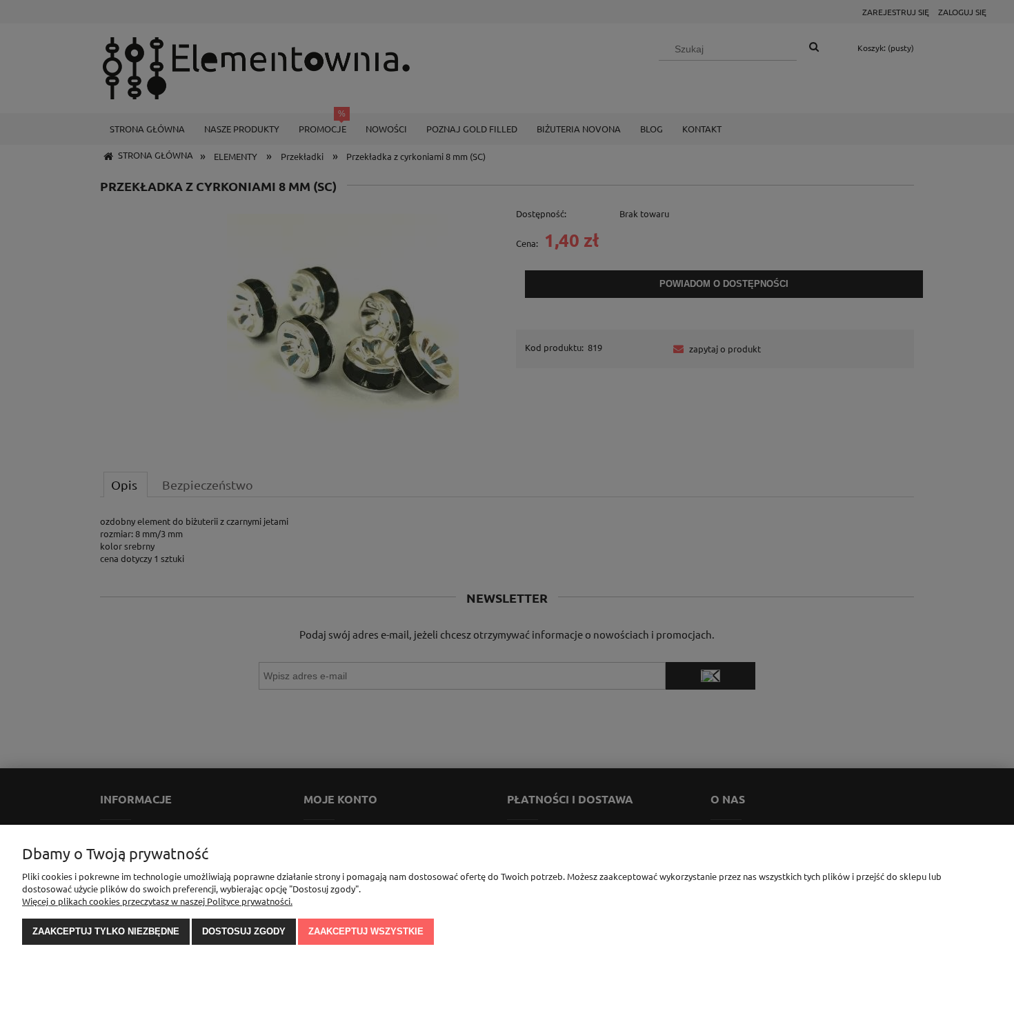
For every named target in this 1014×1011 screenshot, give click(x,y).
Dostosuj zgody (244, 931)
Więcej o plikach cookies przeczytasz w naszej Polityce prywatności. (157, 901)
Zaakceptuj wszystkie (366, 931)
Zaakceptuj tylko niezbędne (105, 931)
